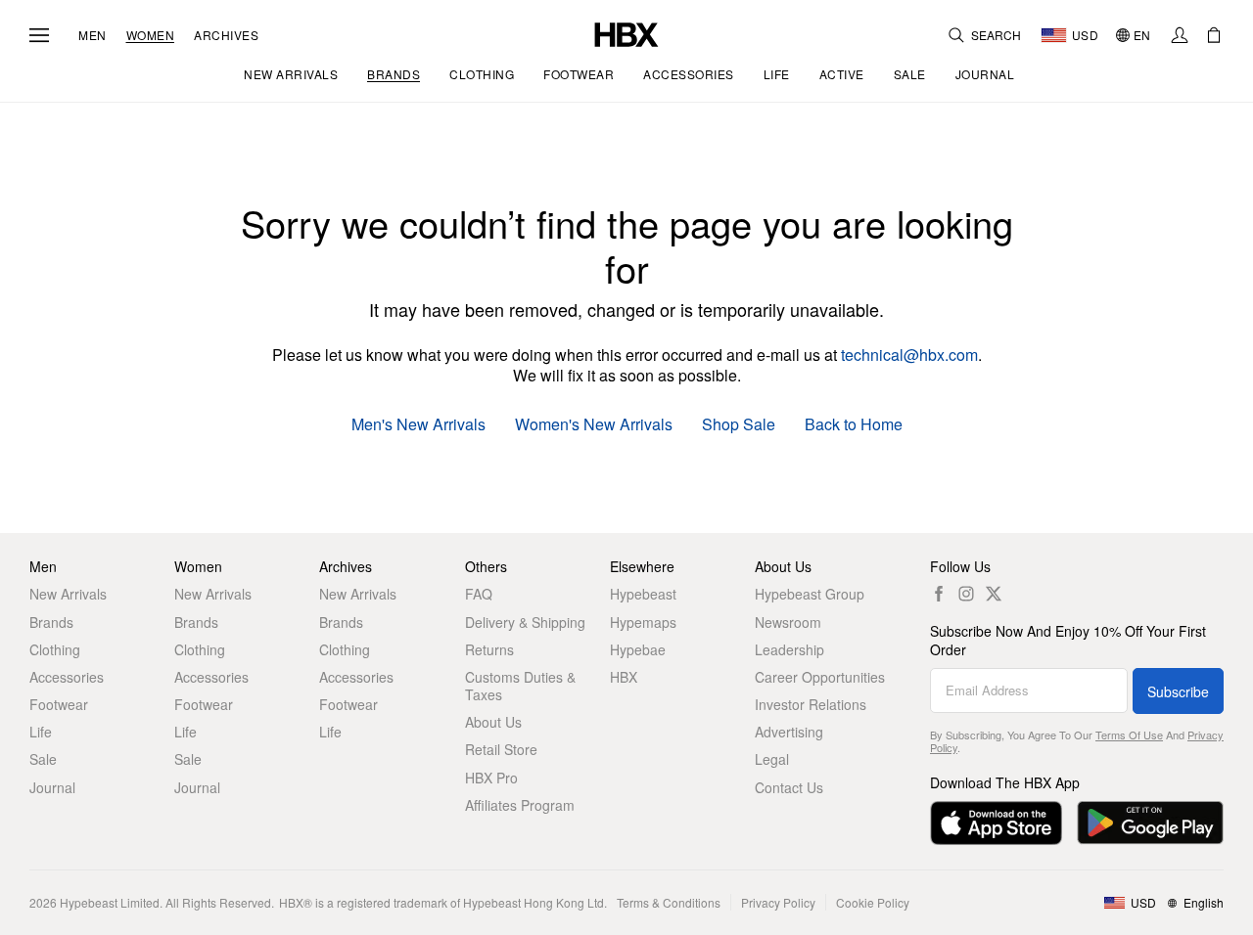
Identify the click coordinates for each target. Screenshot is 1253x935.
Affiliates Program (520, 805)
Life (40, 731)
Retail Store (501, 749)
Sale (43, 759)
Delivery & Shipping (525, 622)
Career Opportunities (820, 677)
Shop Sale (738, 425)
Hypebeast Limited (110, 902)
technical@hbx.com (909, 354)
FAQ (478, 593)
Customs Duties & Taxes (520, 685)
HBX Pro (491, 777)
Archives (226, 35)
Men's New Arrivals (418, 425)
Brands (51, 622)
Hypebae (638, 649)
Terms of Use (1129, 734)
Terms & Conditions (668, 902)
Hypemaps (643, 622)
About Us (493, 722)
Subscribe (1178, 691)
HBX (623, 677)
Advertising (789, 731)
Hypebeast (643, 593)
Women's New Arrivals (594, 425)
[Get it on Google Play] (1150, 823)
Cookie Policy (872, 902)
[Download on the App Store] (996, 823)
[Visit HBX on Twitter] (993, 593)
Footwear (58, 704)
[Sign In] (1179, 35)
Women (150, 35)
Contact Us (789, 787)
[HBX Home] (626, 32)
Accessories (66, 677)
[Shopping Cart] (1214, 35)
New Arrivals (68, 593)
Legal (772, 759)
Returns (489, 649)
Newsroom (788, 622)
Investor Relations (810, 704)
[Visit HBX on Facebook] (939, 593)
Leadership (789, 649)
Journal (52, 787)
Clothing (54, 649)
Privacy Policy (778, 902)
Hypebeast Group (809, 593)
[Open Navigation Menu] (39, 35)
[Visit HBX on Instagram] (966, 593)
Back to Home (854, 425)
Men (92, 35)
